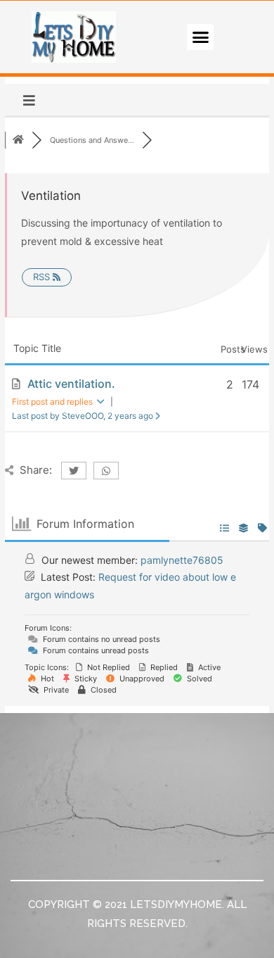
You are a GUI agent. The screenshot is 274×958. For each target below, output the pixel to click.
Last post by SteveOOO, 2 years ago (83, 415)
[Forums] (18, 140)
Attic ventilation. (71, 384)
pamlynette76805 (182, 560)
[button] (200, 37)
